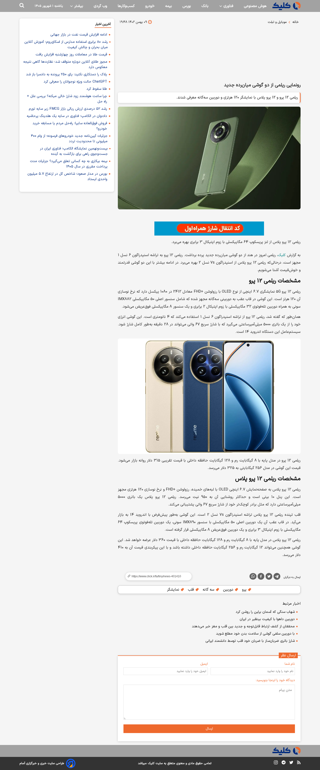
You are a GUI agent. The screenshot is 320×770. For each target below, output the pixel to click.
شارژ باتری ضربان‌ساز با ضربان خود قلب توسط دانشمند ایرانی (250, 641)
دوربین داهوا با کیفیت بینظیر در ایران (267, 619)
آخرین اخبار (103, 24)
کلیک (282, 255)
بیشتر (78, 6)
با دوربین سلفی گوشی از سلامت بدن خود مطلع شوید (255, 633)
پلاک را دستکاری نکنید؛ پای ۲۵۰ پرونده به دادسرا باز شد (66, 74)
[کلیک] (286, 6)
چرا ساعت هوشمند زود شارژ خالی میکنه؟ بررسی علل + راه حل (67, 99)
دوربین (228, 589)
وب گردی (100, 6)
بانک (204, 6)
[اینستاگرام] (276, 763)
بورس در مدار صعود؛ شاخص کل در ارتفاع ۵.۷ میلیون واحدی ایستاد (67, 176)
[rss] (299, 763)
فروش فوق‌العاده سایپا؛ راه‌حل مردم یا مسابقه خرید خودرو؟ (70, 126)
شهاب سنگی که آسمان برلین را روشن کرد (265, 612)
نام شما (290, 663)
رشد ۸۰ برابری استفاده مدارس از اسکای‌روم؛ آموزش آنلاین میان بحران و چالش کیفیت (66, 44)
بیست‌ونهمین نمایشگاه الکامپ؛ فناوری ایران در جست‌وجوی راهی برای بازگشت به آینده (74, 151)
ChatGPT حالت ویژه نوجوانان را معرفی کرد (75, 81)
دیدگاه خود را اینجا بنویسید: (275, 680)
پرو (245, 589)
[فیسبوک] (260, 577)
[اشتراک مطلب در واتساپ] (253, 576)
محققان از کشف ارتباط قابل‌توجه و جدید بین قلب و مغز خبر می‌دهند (243, 626)
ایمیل (204, 663)
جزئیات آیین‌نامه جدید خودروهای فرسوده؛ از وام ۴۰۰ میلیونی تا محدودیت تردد (69, 138)
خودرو (150, 6)
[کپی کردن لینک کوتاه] (156, 576)
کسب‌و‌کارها (126, 6)
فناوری (227, 6)
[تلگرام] (276, 577)
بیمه (168, 6)
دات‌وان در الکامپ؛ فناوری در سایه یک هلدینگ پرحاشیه (67, 116)
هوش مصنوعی (255, 6)
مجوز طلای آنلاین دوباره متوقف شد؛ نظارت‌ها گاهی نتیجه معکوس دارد (65, 64)
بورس (186, 6)
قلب (191, 589)
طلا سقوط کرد (96, 89)
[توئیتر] (268, 577)
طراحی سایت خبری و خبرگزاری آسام (41, 763)
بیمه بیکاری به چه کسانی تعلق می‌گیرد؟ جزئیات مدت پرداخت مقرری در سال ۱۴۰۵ (69, 164)
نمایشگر (173, 589)
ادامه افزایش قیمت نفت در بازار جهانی (78, 34)
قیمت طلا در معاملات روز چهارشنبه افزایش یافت (71, 54)
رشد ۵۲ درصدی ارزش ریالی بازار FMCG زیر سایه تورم (68, 109)
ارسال (209, 728)
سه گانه (209, 589)
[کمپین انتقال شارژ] (209, 229)
